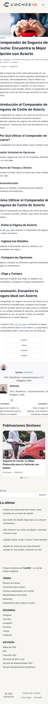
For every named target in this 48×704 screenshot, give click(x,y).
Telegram (7, 615)
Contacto (37, 697)
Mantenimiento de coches (15, 595)
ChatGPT (24, 340)
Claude (24, 345)
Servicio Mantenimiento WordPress (19, 667)
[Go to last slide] (6, 453)
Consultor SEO (9, 655)
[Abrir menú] (43, 4)
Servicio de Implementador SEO (17, 663)
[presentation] (24, 445)
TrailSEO (27, 568)
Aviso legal (26, 697)
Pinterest (7, 627)
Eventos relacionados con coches (18, 591)
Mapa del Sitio (9, 647)
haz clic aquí (20, 324)
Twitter (6, 631)
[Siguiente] (41, 453)
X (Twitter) (24, 350)
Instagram (7, 623)
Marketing (7, 599)
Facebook (7, 635)
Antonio (4, 66)
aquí (8, 230)
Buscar (3, 490)
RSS (5, 651)
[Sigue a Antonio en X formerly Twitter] (12, 400)
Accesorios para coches (14, 587)
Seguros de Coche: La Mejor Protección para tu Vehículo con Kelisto (21, 464)
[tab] (21, 477)
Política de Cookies (31, 693)
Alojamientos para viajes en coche (19, 603)
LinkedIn (24, 355)
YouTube (7, 619)
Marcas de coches (11, 583)
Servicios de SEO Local (13, 659)
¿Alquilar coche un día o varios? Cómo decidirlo (25, 540)
